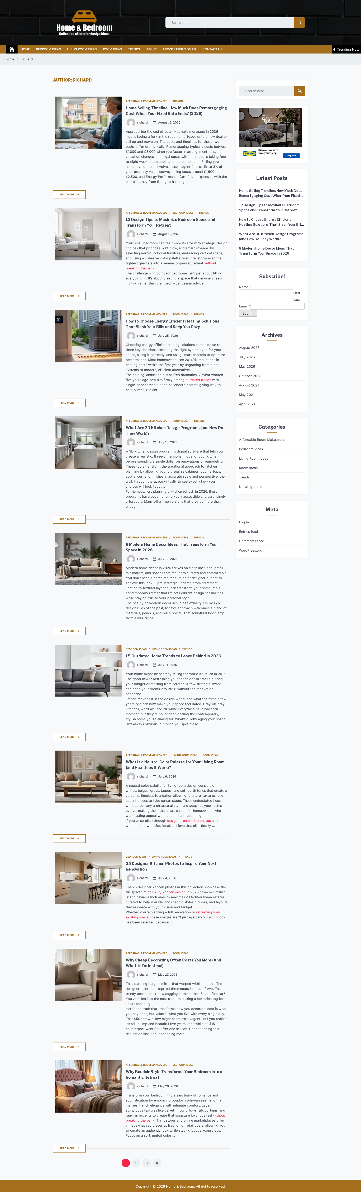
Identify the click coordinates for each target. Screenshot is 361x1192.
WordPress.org (250, 550)
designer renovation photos (189, 820)
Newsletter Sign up (179, 49)
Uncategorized (250, 486)
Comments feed (251, 541)
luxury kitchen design (169, 892)
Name (245, 287)
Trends (134, 49)
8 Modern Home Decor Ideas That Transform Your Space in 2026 (266, 250)
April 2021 (247, 404)
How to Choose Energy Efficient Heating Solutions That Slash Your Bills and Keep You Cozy (271, 222)
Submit (248, 313)
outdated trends (198, 380)
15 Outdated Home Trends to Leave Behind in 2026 (173, 656)
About (151, 49)
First (296, 293)
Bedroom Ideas (48, 49)
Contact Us (212, 49)
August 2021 (249, 385)
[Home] (12, 49)
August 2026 (249, 347)
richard (142, 122)
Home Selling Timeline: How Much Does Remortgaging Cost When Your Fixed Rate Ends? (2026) (270, 193)
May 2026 (247, 366)
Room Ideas (112, 49)
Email (244, 306)
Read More (67, 194)
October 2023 (250, 376)
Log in (244, 522)
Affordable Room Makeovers (146, 101)
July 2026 (247, 357)
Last (296, 299)
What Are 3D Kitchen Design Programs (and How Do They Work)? (271, 236)
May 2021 (246, 395)
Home (25, 49)
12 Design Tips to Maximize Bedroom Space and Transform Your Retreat (269, 207)
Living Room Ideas (82, 49)
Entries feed (248, 531)
